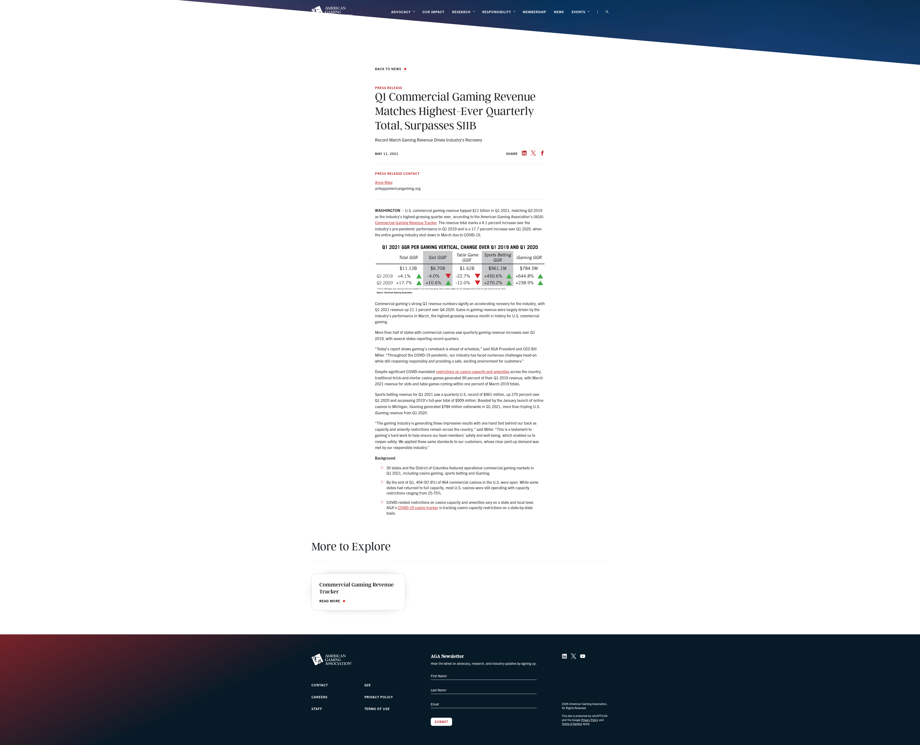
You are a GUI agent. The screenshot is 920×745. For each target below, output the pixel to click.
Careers (319, 697)
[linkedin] (524, 153)
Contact (319, 685)
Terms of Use (377, 708)
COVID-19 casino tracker (418, 507)
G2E (367, 685)
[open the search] (607, 11)
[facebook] (542, 153)
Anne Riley (383, 182)
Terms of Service (572, 723)
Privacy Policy (378, 697)
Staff (316, 708)
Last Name (439, 690)
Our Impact (433, 12)
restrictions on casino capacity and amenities (472, 371)
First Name (439, 675)
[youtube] (582, 656)
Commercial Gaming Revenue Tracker (406, 222)
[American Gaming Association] (331, 12)
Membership (534, 12)
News (559, 12)
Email (436, 704)
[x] (533, 153)
